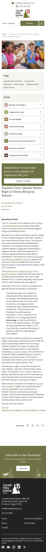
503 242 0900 (7, 513)
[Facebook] (28, 426)
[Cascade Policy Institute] (23, 13)
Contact (5, 527)
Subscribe (23, 468)
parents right (19, 84)
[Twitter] (32, 426)
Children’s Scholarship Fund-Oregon (24, 392)
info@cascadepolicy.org (11, 508)
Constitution (29, 81)
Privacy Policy (29, 523)
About (4, 523)
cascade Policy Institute (12, 81)
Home (4, 34)
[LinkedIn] (42, 426)
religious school (32, 84)
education (7, 84)
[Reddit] (37, 426)
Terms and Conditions (33, 518)
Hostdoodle (18, 541)
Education (6, 209)
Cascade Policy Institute (13, 203)
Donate (29, 23)
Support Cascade (23, 181)
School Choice (8, 87)
